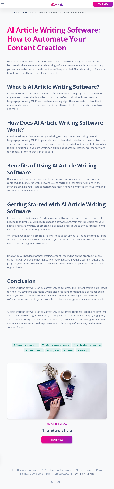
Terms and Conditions (31, 473)
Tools (11, 470)
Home (12, 12)
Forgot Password (63, 473)
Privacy (100, 470)
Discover (21, 470)
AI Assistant (48, 470)
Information (23, 12)
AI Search (34, 470)
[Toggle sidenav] (2, 4)
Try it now (103, 4)
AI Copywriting (65, 470)
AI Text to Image (84, 470)
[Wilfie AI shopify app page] (58, 482)
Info (48, 473)
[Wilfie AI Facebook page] (52, 482)
